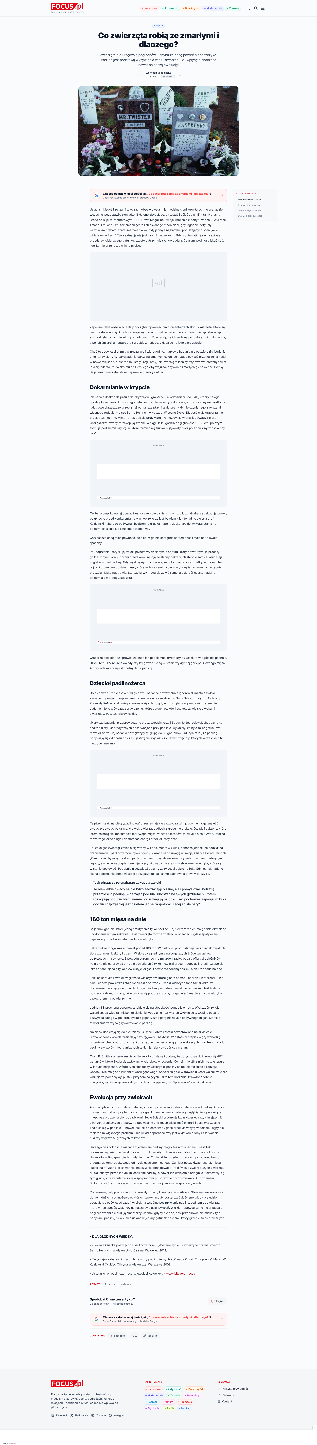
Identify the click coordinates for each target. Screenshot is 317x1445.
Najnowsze (151, 8)
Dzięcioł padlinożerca (249, 205)
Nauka (185, 1408)
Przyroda (110, 1284)
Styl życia (153, 1408)
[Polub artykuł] (180, 76)
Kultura (169, 1401)
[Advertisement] (158, 471)
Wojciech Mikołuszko (158, 72)
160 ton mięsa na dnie (249, 210)
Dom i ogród (192, 8)
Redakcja (228, 1395)
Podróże (153, 1401)
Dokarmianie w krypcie (249, 199)
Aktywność (171, 8)
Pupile (170, 1408)
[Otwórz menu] (263, 8)
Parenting (193, 1395)
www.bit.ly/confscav (180, 1273)
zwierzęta (126, 1284)
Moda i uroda (214, 8)
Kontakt (227, 1401)
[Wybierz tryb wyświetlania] (249, 8)
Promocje (186, 1401)
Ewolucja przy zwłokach (250, 215)
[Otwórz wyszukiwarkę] (256, 8)
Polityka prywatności (235, 1388)
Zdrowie (234, 8)
